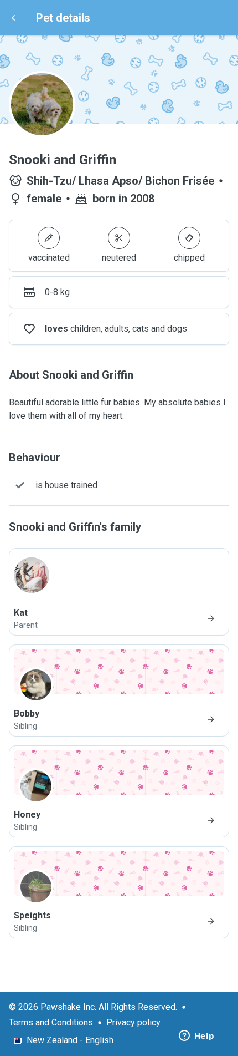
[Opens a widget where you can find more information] (196, 1036)
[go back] (13, 18)
